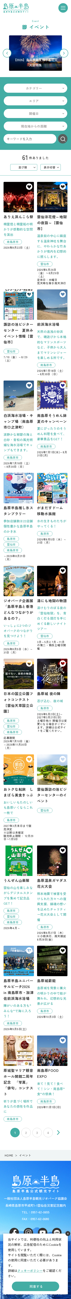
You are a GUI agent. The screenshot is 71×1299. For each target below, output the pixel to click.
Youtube (42, 1232)
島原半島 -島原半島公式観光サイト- (16, 8)
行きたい (29, 187)
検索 (62, 139)
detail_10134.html (52, 982)
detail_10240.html (19, 988)
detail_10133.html (52, 893)
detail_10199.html (52, 783)
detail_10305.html (19, 325)
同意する (36, 1286)
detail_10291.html (19, 797)
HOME (9, 1155)
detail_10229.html (52, 695)
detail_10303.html (52, 233)
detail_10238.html (52, 419)
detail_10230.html (52, 1072)
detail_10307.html (19, 517)
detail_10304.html (19, 704)
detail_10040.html (19, 424)
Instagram (28, 1232)
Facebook (14, 1232)
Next (64, 53)
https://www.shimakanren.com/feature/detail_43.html (35, 53)
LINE (57, 1232)
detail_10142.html (19, 215)
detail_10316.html (19, 610)
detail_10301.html (19, 888)
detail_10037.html (52, 332)
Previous (7, 53)
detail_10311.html (19, 1078)
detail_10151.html (52, 608)
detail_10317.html (52, 508)
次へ (58, 1132)
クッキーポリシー (30, 1270)
